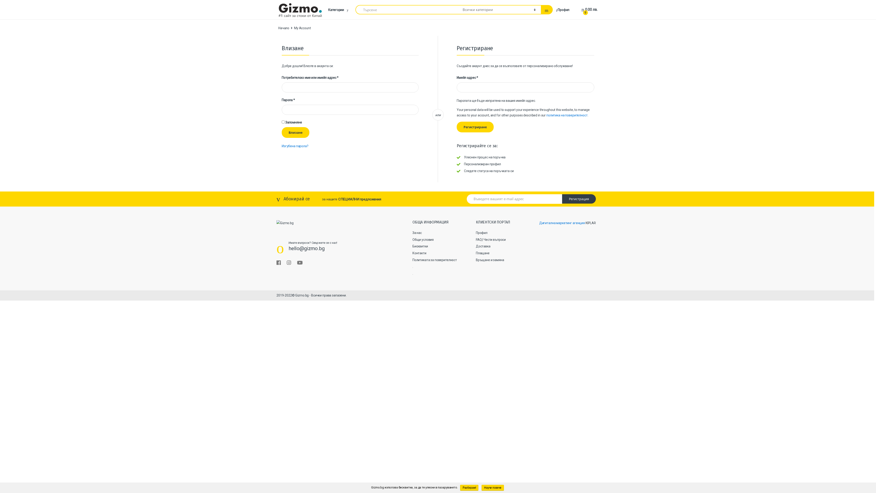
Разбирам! (469, 487)
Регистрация (579, 199)
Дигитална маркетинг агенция (562, 223)
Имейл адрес (467, 77)
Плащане (483, 253)
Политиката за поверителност (434, 260)
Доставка (483, 246)
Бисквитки (420, 246)
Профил (563, 10)
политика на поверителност (567, 115)
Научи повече (492, 487)
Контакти (419, 253)
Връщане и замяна (490, 260)
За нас (417, 233)
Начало (283, 28)
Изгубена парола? (295, 146)
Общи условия (423, 239)
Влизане (295, 132)
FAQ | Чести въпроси (491, 239)
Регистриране (475, 127)
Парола (288, 100)
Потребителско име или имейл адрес (310, 77)
